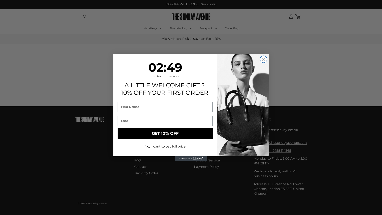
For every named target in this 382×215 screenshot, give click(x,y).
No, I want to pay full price (165, 146)
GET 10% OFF (165, 133)
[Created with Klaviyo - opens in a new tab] (191, 158)
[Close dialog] (263, 59)
